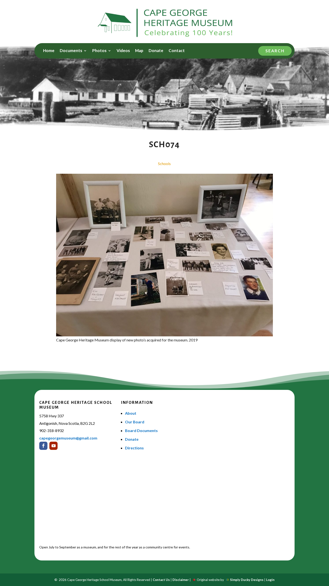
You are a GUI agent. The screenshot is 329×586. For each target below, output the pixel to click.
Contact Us (161, 580)
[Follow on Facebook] (43, 446)
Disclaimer (180, 580)
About (130, 413)
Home (48, 51)
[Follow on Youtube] (53, 446)
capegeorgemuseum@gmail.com (68, 438)
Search (274, 50)
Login (270, 580)
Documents (71, 51)
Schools (164, 163)
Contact (177, 51)
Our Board (134, 422)
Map (139, 51)
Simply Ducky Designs (246, 580)
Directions (134, 448)
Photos (99, 51)
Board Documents (141, 430)
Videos (123, 51)
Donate (156, 51)
